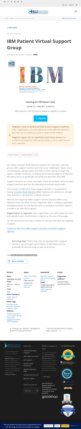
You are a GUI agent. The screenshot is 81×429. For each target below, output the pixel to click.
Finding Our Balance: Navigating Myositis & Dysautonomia (25, 329)
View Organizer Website (46, 290)
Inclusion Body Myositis (25, 192)
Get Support (28, 360)
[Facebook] (8, 1)
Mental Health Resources (28, 365)
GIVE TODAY (46, 377)
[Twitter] (4, 1)
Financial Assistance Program (30, 352)
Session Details (13, 155)
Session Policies (26, 155)
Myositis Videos (29, 378)
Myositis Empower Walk (30, 370)
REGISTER (41, 118)
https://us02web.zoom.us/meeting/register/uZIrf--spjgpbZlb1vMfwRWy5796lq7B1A (14, 318)
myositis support (28, 255)
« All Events (12, 27)
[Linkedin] (11, 1)
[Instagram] (21, 1)
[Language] (76, 5)
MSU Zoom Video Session (30, 277)
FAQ (36, 155)
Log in (65, 5)
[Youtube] (14, 1)
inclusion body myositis (17, 255)
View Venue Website (28, 286)
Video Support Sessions (12, 298)
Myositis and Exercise (31, 375)
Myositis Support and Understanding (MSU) (47, 278)
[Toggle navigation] (76, 11)
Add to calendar (17, 261)
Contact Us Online (10, 374)
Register (71, 5)
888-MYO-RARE (9, 359)
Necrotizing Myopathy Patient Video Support (59, 329)
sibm (35, 255)
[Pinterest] (18, 1)
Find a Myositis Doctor (31, 356)
